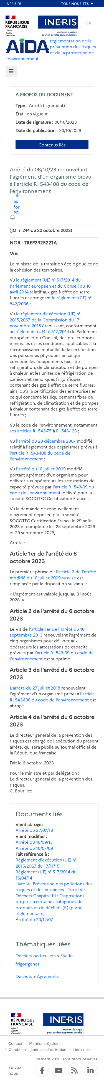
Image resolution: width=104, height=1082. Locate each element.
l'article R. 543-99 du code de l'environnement (52, 489)
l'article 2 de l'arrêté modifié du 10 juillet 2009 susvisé (53, 574)
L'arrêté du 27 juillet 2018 (35, 688)
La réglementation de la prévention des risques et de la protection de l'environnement (51, 40)
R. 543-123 (66, 431)
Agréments (48, 976)
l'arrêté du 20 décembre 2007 (46, 441)
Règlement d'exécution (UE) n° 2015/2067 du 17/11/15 (46, 862)
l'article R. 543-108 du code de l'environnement (40, 456)
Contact (15, 1043)
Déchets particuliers (36, 955)
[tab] (11, 71)
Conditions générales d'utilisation (37, 1049)
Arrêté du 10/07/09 (34, 848)
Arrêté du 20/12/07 (34, 919)
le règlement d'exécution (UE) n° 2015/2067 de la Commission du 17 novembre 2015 (45, 319)
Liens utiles (82, 1049)
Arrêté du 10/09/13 (34, 842)
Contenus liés (52, 145)
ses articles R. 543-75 (31, 431)
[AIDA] (28, 46)
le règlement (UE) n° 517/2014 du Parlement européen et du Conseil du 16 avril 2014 (50, 286)
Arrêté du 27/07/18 (34, 830)
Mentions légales (43, 1043)
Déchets (24, 976)
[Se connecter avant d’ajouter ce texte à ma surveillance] (12, 216)
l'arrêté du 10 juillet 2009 (41, 469)
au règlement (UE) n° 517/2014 (39, 331)
